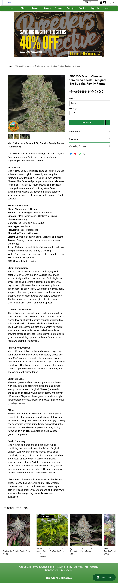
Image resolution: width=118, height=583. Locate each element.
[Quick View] (18, 530)
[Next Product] (112, 529)
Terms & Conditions (42, 566)
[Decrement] (71, 113)
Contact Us (51, 570)
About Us (24, 566)
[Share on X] (84, 153)
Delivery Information (86, 566)
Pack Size (73, 98)
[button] (90, 2)
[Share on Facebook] (70, 153)
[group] (59, 536)
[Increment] (78, 113)
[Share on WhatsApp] (79, 153)
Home (10, 66)
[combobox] (89, 103)
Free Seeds (66, 570)
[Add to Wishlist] (107, 122)
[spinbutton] (75, 113)
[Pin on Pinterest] (75, 153)
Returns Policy (64, 566)
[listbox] (90, 2)
